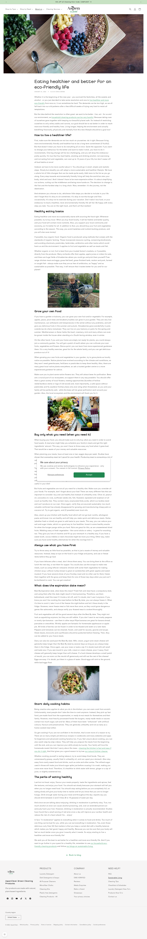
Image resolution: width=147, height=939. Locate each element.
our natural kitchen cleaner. (96, 751)
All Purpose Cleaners (48, 881)
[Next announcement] (140, 2)
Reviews (77, 881)
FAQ (109, 874)
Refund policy (24, 924)
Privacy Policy (84, 468)
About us (77, 874)
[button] (11, 9)
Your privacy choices (82, 896)
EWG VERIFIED (79, 878)
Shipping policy (58, 924)
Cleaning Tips (113, 881)
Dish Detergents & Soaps (49, 878)
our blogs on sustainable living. (80, 846)
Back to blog (75, 855)
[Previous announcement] (6, 2)
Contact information (71, 924)
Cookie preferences (99, 924)
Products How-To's (115, 893)
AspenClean (14, 925)
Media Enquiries (80, 885)
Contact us (112, 896)
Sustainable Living (115, 878)
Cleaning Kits (45, 889)
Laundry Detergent (47, 874)
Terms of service (46, 924)
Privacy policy (34, 924)
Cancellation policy (85, 924)
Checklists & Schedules (117, 885)
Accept (89, 475)
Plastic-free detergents (48, 893)
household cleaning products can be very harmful (72, 117)
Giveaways (78, 893)
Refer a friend (79, 889)
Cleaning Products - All (48, 896)
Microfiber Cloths (46, 885)
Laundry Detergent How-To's (119, 889)
